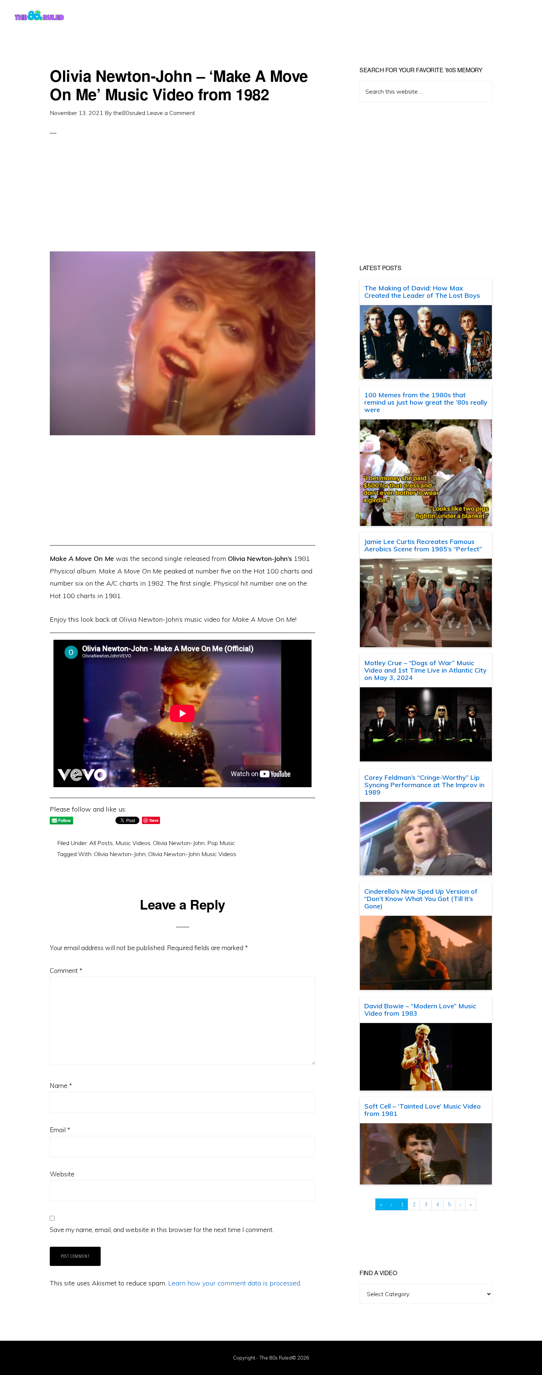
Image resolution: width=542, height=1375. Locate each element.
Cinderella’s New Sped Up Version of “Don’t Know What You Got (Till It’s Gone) (420, 898)
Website (62, 1174)
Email (60, 1130)
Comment (66, 970)
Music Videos (132, 843)
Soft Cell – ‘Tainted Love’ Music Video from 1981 (422, 1110)
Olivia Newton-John (179, 843)
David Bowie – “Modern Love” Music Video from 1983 (420, 1010)
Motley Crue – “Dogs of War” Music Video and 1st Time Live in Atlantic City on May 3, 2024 (425, 670)
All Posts (101, 843)
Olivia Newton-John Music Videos (192, 854)
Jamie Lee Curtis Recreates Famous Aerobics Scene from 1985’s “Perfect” (423, 545)
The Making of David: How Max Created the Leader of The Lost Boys (422, 292)
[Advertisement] (182, 199)
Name (61, 1085)
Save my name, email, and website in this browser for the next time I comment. (162, 1229)
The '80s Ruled (39, 15)
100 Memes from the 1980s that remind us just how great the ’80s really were (425, 402)
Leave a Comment (171, 112)
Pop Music (221, 843)
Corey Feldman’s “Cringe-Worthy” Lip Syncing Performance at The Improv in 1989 (424, 784)
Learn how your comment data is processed (234, 1283)
